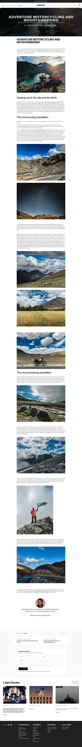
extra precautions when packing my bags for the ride (48, 101)
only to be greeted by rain (41, 130)
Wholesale (35, 732)
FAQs (20, 730)
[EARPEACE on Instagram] (6, 724)
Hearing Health (22, 732)
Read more (5, 714)
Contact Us (21, 727)
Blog (34, 740)
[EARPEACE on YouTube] (8, 724)
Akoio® (49, 730)
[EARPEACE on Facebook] (3, 724)
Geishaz (49, 732)
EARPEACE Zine (36, 741)
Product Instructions (23, 733)
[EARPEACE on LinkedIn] (11, 724)
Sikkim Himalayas (50, 589)
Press (34, 736)
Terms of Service (45, 671)
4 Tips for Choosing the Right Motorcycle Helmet (27, 641)
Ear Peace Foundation (52, 727)
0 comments (63, 633)
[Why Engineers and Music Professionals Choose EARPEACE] (14, 695)
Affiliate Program (36, 738)
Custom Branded (36, 733)
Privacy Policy (39, 671)
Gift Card (20, 736)
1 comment (65, 705)
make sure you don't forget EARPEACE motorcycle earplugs (37, 591)
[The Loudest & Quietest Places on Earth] (67, 695)
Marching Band (36, 735)
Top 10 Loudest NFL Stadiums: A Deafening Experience (51, 641)
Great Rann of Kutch (40, 589)
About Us (35, 728)
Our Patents (35, 727)
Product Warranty (22, 735)
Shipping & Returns (22, 728)
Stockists (35, 730)
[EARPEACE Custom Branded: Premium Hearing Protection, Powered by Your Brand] (41, 695)
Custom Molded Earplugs (24, 738)
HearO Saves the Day (52, 728)
